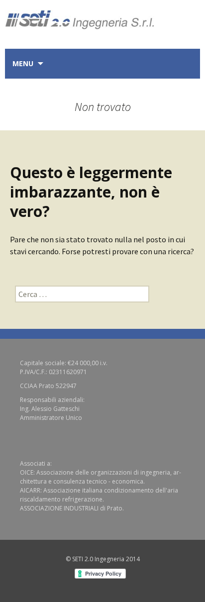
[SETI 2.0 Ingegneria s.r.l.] (102, 15)
